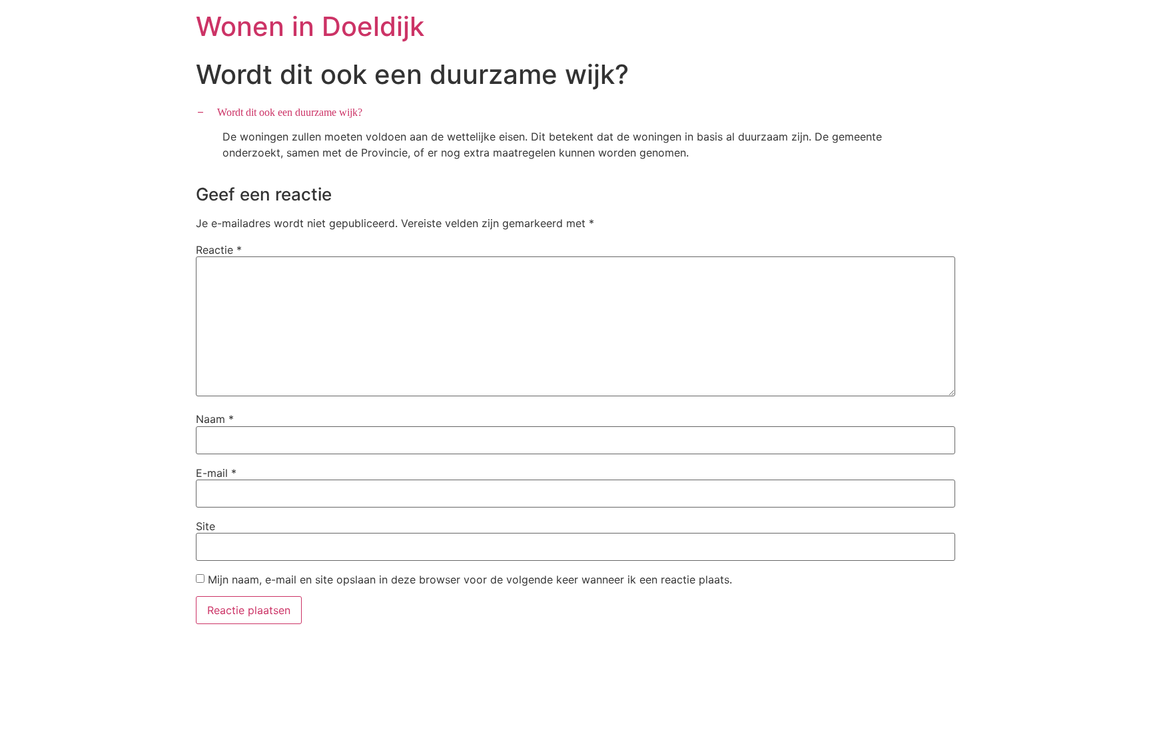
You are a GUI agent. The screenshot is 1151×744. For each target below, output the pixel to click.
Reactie (219, 249)
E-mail (216, 473)
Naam (215, 419)
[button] (575, 112)
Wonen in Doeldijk (310, 26)
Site (205, 526)
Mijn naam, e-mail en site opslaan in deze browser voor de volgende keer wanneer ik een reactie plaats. (470, 579)
